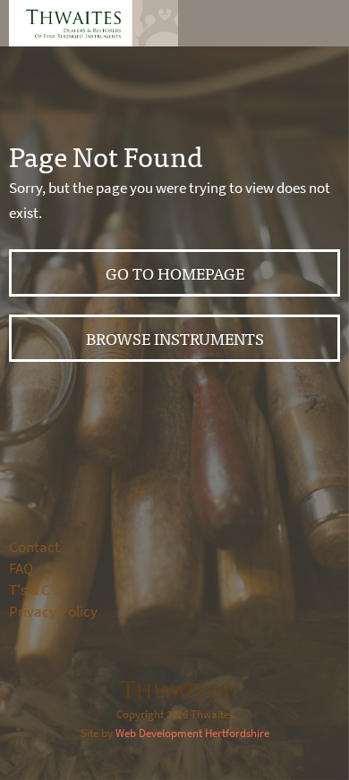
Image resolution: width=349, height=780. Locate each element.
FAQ (21, 568)
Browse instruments (175, 338)
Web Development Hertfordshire (192, 733)
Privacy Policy (53, 611)
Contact (34, 547)
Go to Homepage (175, 273)
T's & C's (34, 590)
